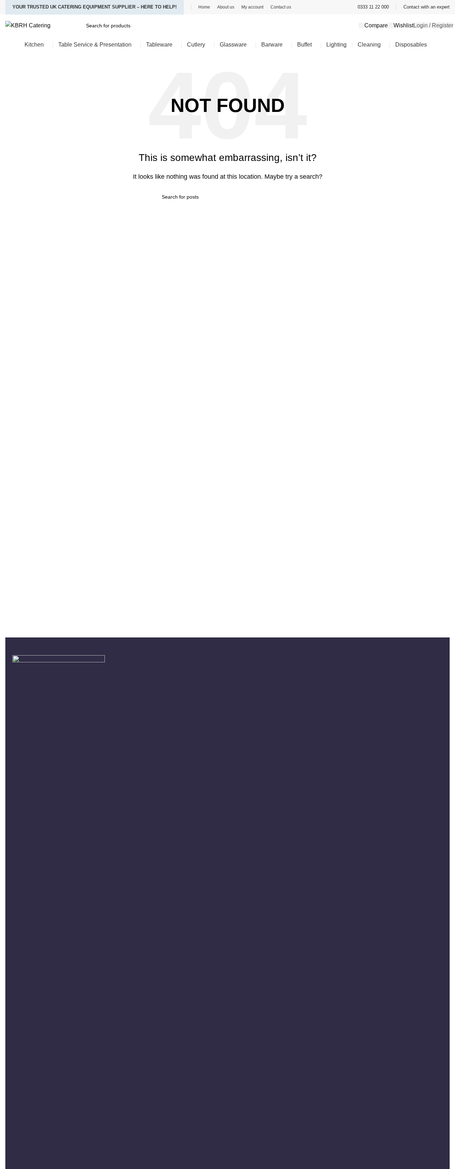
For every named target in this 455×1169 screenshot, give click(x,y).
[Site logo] (27, 25)
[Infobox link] (373, 7)
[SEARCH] (290, 197)
